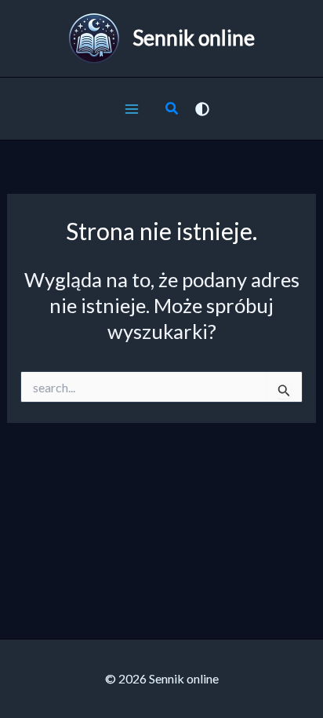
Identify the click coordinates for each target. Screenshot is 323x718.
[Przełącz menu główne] (132, 109)
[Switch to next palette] (202, 109)
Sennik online (193, 37)
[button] (172, 109)
